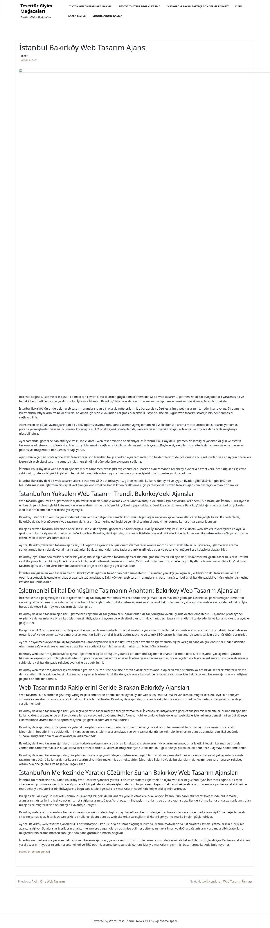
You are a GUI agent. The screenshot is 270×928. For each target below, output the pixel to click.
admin (24, 55)
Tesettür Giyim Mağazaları (36, 8)
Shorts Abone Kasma (107, 15)
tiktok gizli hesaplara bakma (90, 6)
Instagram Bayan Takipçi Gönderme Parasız (198, 6)
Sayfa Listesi (77, 15)
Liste (238, 6)
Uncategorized (41, 851)
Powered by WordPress (108, 921)
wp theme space (166, 921)
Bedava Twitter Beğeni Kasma (139, 6)
